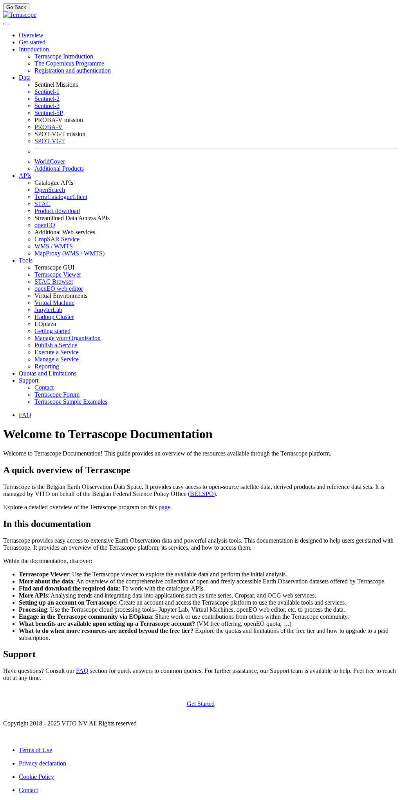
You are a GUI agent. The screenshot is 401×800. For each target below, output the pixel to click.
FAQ (82, 670)
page (164, 507)
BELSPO (202, 493)
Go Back (16, 7)
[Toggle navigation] (6, 24)
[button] (34, 49)
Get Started (201, 703)
